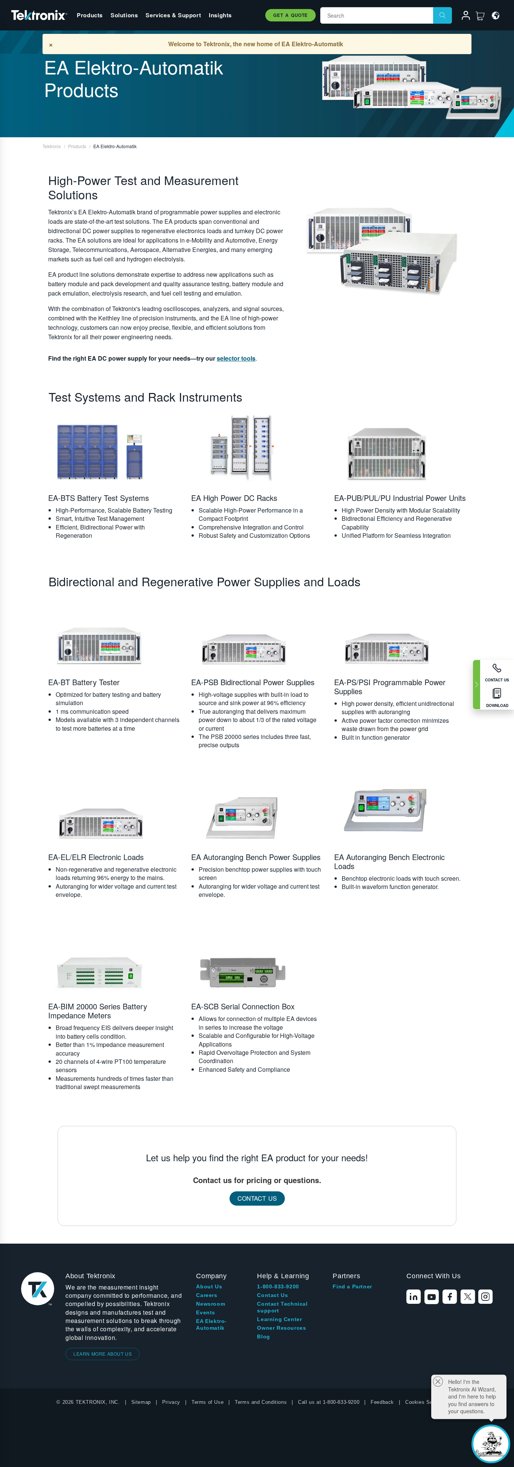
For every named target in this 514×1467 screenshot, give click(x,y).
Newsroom (210, 1304)
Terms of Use (208, 1402)
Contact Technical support (282, 1307)
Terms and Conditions (261, 1402)
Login (462, 16)
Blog (263, 1336)
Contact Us (257, 1198)
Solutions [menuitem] (124, 15)
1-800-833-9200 (278, 1286)
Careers (206, 1295)
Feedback (382, 1402)
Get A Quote (290, 15)
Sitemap (141, 1402)
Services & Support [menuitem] (173, 15)
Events (205, 1312)
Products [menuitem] (90, 15)
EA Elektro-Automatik (211, 1324)
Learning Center (279, 1319)
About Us (209, 1286)
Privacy (171, 1402)
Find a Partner (352, 1286)
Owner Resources (281, 1328)
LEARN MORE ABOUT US (102, 1353)
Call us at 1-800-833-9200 (328, 1402)
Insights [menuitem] (220, 15)
